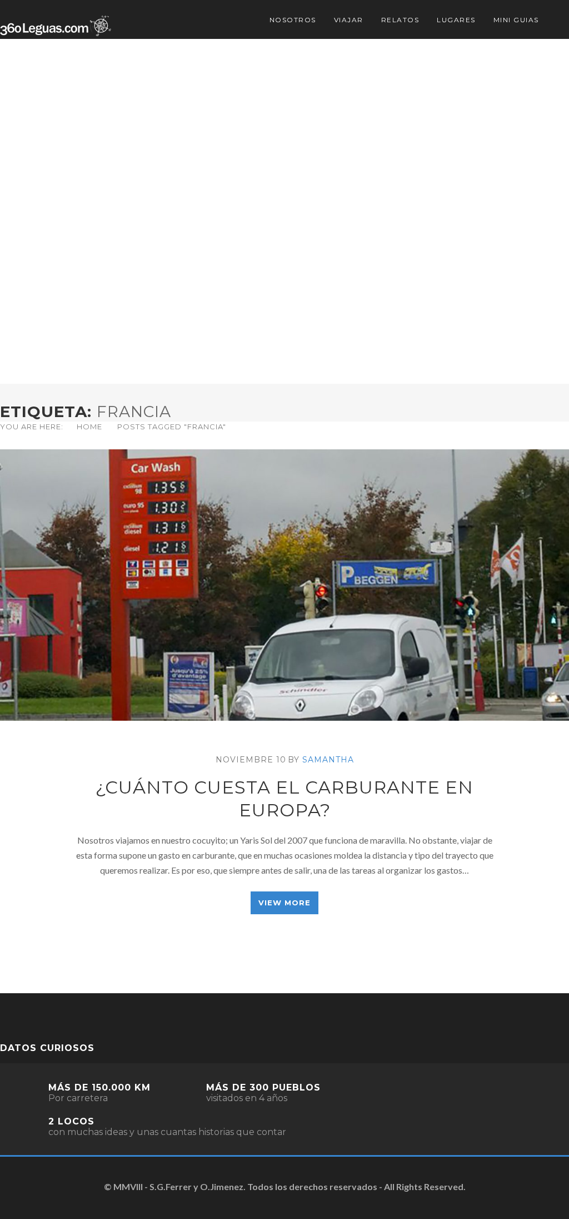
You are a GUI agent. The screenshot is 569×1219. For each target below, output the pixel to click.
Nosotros (292, 20)
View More (284, 902)
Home (89, 426)
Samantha (328, 760)
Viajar (348, 20)
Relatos (400, 20)
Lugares (456, 20)
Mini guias (516, 20)
